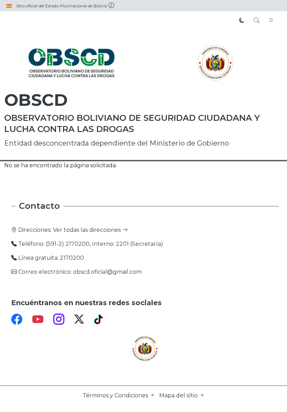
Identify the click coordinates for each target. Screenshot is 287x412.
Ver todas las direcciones (87, 230)
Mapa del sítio (179, 395)
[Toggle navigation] (271, 20)
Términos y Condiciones (116, 395)
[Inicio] (71, 62)
